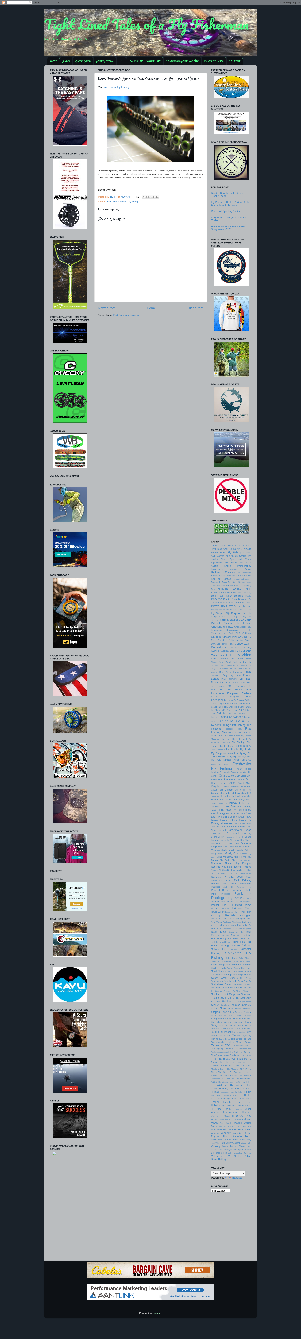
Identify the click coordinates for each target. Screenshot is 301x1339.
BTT (231, 606)
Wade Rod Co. (226, 1123)
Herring (237, 799)
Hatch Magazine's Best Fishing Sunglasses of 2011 (228, 228)
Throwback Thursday (228, 1092)
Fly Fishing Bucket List (145, 61)
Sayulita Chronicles (221, 961)
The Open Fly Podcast (229, 1072)
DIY (121, 61)
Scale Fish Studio (242, 961)
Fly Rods (245, 749)
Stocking (235, 1005)
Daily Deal (224, 655)
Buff (249, 606)
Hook (241, 803)
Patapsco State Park (222, 887)
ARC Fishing (231, 562)
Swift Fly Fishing (227, 1025)
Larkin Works (217, 833)
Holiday (232, 802)
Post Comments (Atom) (126, 315)
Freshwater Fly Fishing (231, 766)
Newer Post (106, 308)
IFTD (221, 809)
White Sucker (239, 1139)
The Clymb (245, 1052)
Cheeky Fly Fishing (237, 623)
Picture (238, 898)
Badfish (214, 575)
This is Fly (235, 1088)
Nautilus (215, 866)
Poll (232, 901)
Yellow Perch (218, 1156)
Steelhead (227, 1001)
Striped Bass (219, 1012)
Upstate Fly (229, 1116)
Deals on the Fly (241, 662)
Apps (232, 559)
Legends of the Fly (235, 837)
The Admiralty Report (241, 1045)
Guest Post (217, 790)
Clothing (216, 636)
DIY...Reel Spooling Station (226, 211)
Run (221, 946)
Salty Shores (245, 958)
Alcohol (215, 552)
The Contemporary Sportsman (225, 1055)
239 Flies (237, 545)
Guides (229, 789)
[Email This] (144, 197)
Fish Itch (222, 713)
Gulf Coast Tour (243, 790)
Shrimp (228, 974)
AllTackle (247, 552)
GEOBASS (231, 776)
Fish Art (237, 710)
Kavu (248, 816)
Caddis (239, 609)
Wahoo (222, 1126)
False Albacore (233, 703)
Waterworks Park (219, 1129)
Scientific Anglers (241, 964)
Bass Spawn (238, 582)
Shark (221, 971)
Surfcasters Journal (221, 1022)
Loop (214, 846)
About (66, 61)
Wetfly (232, 1136)
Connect (234, 61)
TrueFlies (241, 1105)
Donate (247, 675)
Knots (234, 826)
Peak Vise (236, 890)
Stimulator (225, 1005)
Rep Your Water (229, 925)
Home (53, 61)
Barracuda (216, 582)
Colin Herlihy (235, 640)
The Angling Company (222, 1049)
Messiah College (244, 850)
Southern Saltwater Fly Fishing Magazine (233, 991)
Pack (237, 880)
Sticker (215, 1005)
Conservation (243, 643)
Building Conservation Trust (223, 610)
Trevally (227, 1102)
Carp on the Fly (241, 613)
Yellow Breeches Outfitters (239, 1153)
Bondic (248, 596)
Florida (230, 736)
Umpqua (238, 1109)
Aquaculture (217, 562)
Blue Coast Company (242, 593)
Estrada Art (218, 696)
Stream (214, 1008)
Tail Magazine (227, 1032)
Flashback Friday (233, 729)
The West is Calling (242, 1082)
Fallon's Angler (217, 704)
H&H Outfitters (238, 793)
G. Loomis (225, 772)
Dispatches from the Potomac (232, 668)
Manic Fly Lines (236, 847)
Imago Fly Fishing (235, 810)
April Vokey (244, 559)
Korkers (241, 826)
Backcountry (217, 569)
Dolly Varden (235, 675)
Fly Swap (228, 753)
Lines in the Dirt (226, 840)
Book (234, 599)
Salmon (246, 945)
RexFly (248, 925)
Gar (240, 772)
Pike (217, 901)
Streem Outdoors (243, 1009)
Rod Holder (233, 938)
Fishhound (246, 713)
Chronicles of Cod (222, 633)
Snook (228, 984)
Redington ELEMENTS (222, 919)
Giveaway (229, 779)
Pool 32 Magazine (243, 902)
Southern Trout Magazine (225, 994)
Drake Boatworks (229, 679)
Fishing (214, 717)
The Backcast (240, 1049)
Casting (233, 616)
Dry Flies (224, 682)
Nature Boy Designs (238, 863)
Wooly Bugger (229, 1146)
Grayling (215, 786)
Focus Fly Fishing (220, 764)
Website (226, 1132)
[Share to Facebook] (154, 197)
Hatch (230, 796)
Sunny (228, 1019)
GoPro (231, 782)
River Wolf (236, 935)
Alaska (247, 549)
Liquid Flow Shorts (242, 840)
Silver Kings (238, 975)
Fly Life (220, 746)
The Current (246, 1055)
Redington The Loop (232, 922)
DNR (248, 671)
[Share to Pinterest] (157, 197)
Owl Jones (225, 880)
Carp (226, 613)
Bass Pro (226, 582)
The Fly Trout (227, 1062)
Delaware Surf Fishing (221, 665)
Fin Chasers (217, 710)
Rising (231, 932)
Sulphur (248, 1015)
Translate (237, 1177)
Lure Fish (222, 847)
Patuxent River (244, 887)
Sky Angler (245, 978)
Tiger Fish (216, 1095)
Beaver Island (225, 585)
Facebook (217, 699)
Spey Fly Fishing (228, 997)
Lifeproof (215, 840)
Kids (235, 823)
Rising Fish (240, 932)
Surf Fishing (245, 1019)
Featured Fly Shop (225, 707)
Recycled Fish (244, 912)
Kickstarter (226, 823)
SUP (235, 1018)
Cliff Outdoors (243, 633)
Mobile (220, 854)
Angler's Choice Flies (241, 556)
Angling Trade (219, 559)
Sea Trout (246, 968)
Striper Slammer (218, 1015)
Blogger (157, 1313)
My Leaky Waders (241, 860)
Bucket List (239, 606)
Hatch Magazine (243, 796)
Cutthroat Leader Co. (230, 651)
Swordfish (215, 1029)
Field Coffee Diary (242, 707)
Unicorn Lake (217, 1116)
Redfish (230, 915)
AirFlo (240, 549)
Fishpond (216, 728)
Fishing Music (228, 721)
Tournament (238, 1098)
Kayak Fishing (228, 820)
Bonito (226, 599)
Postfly (231, 905)
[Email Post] (137, 196)
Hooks (218, 806)
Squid (248, 998)
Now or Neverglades (240, 873)
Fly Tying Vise (233, 756)
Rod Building (218, 938)
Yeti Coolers (235, 1156)
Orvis (240, 876)
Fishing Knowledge (231, 716)
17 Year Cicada (225, 545)
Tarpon (236, 1035)
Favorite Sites (214, 61)
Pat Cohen (229, 884)
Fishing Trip (243, 725)
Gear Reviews (105, 61)
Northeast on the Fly (237, 870)
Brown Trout (219, 606)
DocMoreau (216, 675)
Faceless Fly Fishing (234, 700)
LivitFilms (215, 843)
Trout (238, 1102)
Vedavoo (246, 1119)
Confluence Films (225, 644)
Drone (214, 682)
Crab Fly (246, 647)
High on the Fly (220, 803)
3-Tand (246, 545)
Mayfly (232, 850)
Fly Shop (216, 753)
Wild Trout (220, 1143)
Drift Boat (245, 678)
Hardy (223, 796)
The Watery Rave (226, 1082)
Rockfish (246, 935)
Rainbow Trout (241, 908)
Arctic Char (245, 562)
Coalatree (222, 640)
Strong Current (235, 1015)
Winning (215, 1146)
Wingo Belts (246, 1143)
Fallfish (247, 700)
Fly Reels (232, 749)
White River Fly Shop (221, 1139)
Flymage (226, 759)
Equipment (218, 693)
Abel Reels (229, 549)
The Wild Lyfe (219, 1085)
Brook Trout (244, 602)
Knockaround (223, 826)
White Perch (244, 1136)
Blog (109, 201)
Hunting (247, 806)
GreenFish (246, 786)
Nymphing (216, 877)
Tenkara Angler (243, 1042)
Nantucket (216, 863)
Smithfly (247, 981)
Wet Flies (222, 1136)
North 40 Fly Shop (219, 870)
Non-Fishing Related (239, 866)
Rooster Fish (238, 942)
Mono (219, 857)
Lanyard (222, 830)
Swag (214, 1025)
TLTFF (114, 196)
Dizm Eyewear (234, 672)
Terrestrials (217, 1045)
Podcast (225, 901)
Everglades (234, 697)
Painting (246, 880)
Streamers (226, 1008)
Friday (239, 769)
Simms (247, 974)
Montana (228, 856)
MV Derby (225, 860)
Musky (214, 860)
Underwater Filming (237, 1112)
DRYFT (243, 682)
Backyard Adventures (241, 572)
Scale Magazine (220, 964)
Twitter (228, 1108)
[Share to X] (150, 197)
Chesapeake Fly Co (238, 630)
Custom (215, 651)
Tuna (219, 1109)
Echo (229, 690)
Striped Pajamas (235, 1012)
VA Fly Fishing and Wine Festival (226, 1119)
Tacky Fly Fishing (242, 1028)
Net (224, 866)
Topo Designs (224, 1098)
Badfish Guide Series (228, 576)
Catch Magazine (229, 620)
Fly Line (228, 746)
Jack (243, 813)
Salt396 (233, 949)
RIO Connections (223, 929)
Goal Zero (240, 779)
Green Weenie (231, 786)
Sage (227, 945)
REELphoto (216, 925)
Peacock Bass (219, 890)
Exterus (247, 696)
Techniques (236, 1039)
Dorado (215, 678)
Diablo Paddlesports (242, 665)
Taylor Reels (224, 1039)
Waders (238, 1123)
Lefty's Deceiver (218, 837)
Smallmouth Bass (233, 981)
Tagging (215, 1032)
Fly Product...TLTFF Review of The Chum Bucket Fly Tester (230, 203)
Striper (247, 1012)
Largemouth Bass (239, 829)
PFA (249, 894)
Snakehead (217, 984)
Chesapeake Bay (222, 626)
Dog (224, 675)
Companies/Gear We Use (182, 61)
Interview (235, 813)
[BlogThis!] (147, 197)
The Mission (232, 1069)
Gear (222, 775)
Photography (222, 898)
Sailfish (236, 945)
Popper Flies (218, 905)
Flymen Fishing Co (242, 760)
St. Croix (215, 1001)
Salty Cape (231, 958)
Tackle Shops (226, 1028)
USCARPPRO (243, 1116)
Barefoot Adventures (242, 579)
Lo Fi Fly (227, 843)
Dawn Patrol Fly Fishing (115, 87)
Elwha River (243, 689)
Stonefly (246, 1005)
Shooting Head (231, 971)
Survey (248, 1022)
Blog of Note (244, 589)
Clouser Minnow (231, 637)
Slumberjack (217, 981)
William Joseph (233, 1143)
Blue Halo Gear (221, 595)
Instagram (223, 813)
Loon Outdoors (242, 843)
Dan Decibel (237, 659)
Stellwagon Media (243, 1002)
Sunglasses (217, 1018)
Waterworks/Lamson (240, 1129)
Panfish (215, 883)
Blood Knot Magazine (221, 592)
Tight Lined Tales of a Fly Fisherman (146, 24)
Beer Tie (238, 586)
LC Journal (232, 833)
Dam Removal (219, 658)
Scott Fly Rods (218, 968)
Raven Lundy (217, 912)
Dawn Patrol (119, 201)
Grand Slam (244, 783)
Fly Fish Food (239, 739)
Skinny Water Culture (224, 978)
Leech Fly (246, 833)
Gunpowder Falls (220, 793)
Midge (214, 854)
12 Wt (214, 545)
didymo (214, 668)
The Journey (241, 1066)
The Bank (233, 1052)
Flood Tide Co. (218, 736)
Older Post (195, 308)
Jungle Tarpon (237, 817)
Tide (240, 1092)
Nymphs (229, 877)
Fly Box (225, 739)
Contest (216, 647)
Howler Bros (229, 806)
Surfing (238, 1022)
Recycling (216, 915)
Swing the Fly (244, 1025)
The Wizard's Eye (240, 1085)
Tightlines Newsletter (232, 1095)
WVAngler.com (230, 1150)
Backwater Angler (240, 569)
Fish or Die (235, 713)
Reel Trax (246, 922)
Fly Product (241, 745)
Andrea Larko (223, 556)
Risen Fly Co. (219, 932)
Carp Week (83, 61)
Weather (215, 1133)
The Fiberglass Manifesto (227, 1058)
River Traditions (223, 935)
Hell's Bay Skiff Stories (222, 799)
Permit (239, 893)
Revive (240, 925)
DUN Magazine (236, 686)
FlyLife (218, 760)
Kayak (214, 820)
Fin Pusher (228, 710)
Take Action (240, 1032)
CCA (241, 620)
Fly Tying (133, 201)
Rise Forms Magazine (241, 929)
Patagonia (245, 883)
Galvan (234, 772)
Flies (224, 732)
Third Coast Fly (219, 1088)
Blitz (227, 589)
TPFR (248, 1099)
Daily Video (241, 655)
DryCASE (235, 682)
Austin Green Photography (231, 566)
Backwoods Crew (221, 572)
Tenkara (230, 1042)
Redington (245, 915)
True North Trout (229, 1105)
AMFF (214, 556)
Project (238, 905)
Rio (213, 928)
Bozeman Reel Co (227, 602)
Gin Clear (241, 776)
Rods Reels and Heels (220, 942)
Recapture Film (230, 912)
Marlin (224, 850)
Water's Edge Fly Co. (239, 1126)
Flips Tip (246, 732)
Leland (248, 837)
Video (214, 1122)
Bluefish (238, 595)
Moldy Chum (233, 853)
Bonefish (216, 599)
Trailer (215, 1101)
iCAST (214, 810)
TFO (227, 1045)
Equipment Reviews (239, 693)
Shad (214, 971)
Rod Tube (246, 938)
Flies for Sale (234, 732)
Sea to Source (233, 968)
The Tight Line (227, 1079)
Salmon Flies (219, 949)
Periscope (225, 894)
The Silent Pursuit (227, 1075)
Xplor (240, 1149)
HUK (239, 806)
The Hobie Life (228, 1065)
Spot (242, 998)
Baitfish (227, 579)
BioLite (221, 589)
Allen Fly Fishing (231, 552)
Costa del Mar (230, 647)
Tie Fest (246, 1092)
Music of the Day (242, 857)
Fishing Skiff (228, 725)
